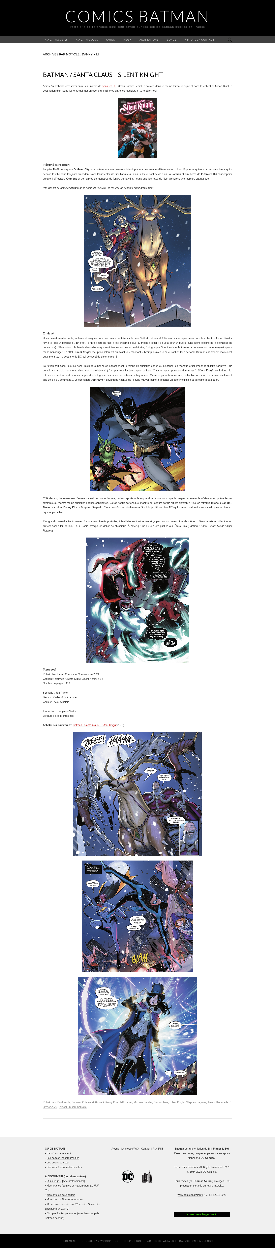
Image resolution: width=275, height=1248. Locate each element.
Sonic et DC (109, 86)
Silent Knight (177, 1102)
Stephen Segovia (196, 1102)
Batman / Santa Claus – (95, 725)
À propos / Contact (200, 39)
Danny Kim (111, 1102)
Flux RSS (158, 1148)
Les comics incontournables (63, 1157)
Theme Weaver (163, 1241)
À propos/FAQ (130, 1148)
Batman (76, 1102)
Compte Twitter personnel (61, 1213)
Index (127, 39)
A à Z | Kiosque (87, 39)
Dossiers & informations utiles (64, 1167)
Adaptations (149, 39)
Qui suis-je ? (54, 1181)
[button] (202, 1214)
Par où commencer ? (59, 1153)
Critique (86, 1102)
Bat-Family (63, 1102)
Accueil (116, 1148)
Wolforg (206, 1241)
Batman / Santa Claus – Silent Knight (103, 74)
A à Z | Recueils (56, 39)
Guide (110, 39)
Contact (145, 1148)
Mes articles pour (61, 1194)
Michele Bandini (143, 1102)
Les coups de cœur (58, 1162)
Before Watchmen (72, 1199)
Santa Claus (161, 1102)
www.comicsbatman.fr (190, 1194)
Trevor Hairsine (216, 1102)
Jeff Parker (125, 1102)
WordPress (109, 1241)
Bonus (172, 39)
